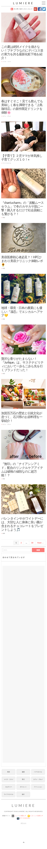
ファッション (38, 787)
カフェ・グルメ (7, 116)
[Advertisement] (23, 664)
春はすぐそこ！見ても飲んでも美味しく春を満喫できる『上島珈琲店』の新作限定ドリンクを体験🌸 (22, 106)
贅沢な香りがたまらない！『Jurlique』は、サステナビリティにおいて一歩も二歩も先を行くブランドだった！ (22, 364)
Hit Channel (24, 818)
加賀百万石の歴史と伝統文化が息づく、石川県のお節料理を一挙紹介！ (21, 416)
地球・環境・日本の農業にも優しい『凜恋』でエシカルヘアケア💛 (22, 311)
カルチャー (8, 787)
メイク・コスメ (7, 61)
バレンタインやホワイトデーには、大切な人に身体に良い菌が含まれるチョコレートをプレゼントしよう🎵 (22, 524)
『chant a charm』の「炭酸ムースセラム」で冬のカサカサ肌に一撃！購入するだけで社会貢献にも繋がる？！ (22, 208)
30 (32, 542)
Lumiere (23, 3)
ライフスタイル (7, 163)
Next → (40, 542)
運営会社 (23, 823)
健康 (4, 533)
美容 (4, 217)
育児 (23, 779)
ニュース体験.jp (20, 816)
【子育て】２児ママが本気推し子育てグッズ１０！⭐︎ (21, 157)
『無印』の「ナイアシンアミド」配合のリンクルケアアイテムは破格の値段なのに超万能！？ (22, 469)
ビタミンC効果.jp (36, 816)
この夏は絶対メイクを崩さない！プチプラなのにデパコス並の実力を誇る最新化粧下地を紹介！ (22, 52)
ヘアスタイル (38, 772)
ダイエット (23, 787)
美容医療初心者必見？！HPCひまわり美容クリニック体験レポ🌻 (22, 260)
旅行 (23, 794)
